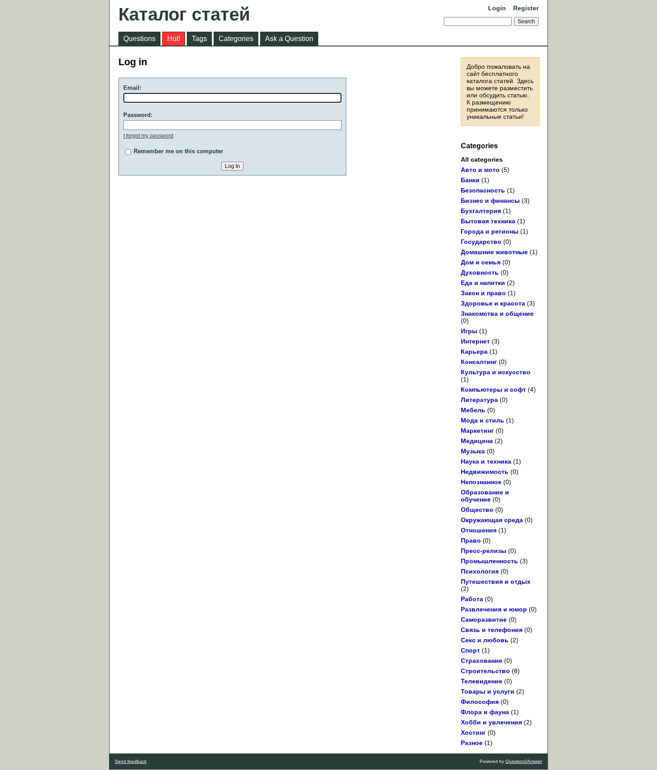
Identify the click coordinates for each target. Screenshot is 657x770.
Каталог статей (184, 14)
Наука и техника (486, 461)
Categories (236, 38)
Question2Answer (523, 761)
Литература (479, 399)
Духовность (480, 272)
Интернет (475, 341)
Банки (470, 180)
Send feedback (131, 761)
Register (526, 8)
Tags (199, 38)
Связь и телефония (491, 629)
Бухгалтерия (481, 210)
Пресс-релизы (483, 550)
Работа (472, 599)
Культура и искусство (496, 372)
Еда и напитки (483, 282)
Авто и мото (480, 169)
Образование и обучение (485, 496)
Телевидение (481, 681)
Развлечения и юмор (494, 609)
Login (497, 8)
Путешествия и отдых (496, 581)
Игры (469, 331)
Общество (477, 509)
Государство (481, 241)
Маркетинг (477, 430)
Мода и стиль (482, 420)
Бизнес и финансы (490, 200)
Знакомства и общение (497, 313)
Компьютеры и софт (493, 389)
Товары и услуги (487, 691)
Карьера (474, 351)
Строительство (485, 670)
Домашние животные (494, 251)
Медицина (477, 440)
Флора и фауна (485, 712)
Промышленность (489, 561)
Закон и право (483, 293)
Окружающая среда (492, 519)
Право (471, 540)
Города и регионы (489, 231)
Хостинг (473, 732)
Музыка (473, 451)
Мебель (473, 410)
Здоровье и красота (493, 303)
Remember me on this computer (178, 151)
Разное (472, 742)
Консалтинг (479, 361)
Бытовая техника (488, 221)
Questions (139, 38)
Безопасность (483, 190)
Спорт (470, 650)
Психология (480, 571)
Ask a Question (289, 38)
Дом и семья (481, 262)
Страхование (481, 660)
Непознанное (481, 481)
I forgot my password (148, 136)
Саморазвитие (484, 619)
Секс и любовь (485, 640)
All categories (482, 159)
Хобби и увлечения (491, 722)
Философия (480, 701)
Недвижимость (485, 471)
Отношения (479, 530)
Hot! (173, 38)
